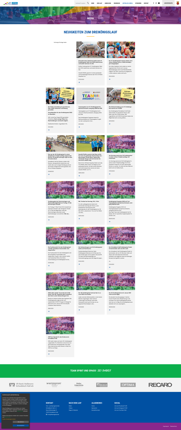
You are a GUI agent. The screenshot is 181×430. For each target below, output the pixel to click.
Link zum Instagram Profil (120, 408)
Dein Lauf (99, 3)
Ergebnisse (117, 3)
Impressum (166, 426)
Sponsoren (138, 3)
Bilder (70, 406)
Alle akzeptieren (20, 425)
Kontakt (146, 3)
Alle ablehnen (21, 421)
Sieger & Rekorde (73, 410)
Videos (70, 408)
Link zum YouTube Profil (120, 410)
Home (92, 3)
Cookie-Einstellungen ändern (9, 419)
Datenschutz (173, 426)
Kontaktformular (96, 410)
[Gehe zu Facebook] (153, 3)
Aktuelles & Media (128, 3)
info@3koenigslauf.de (53, 414)
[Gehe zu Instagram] (156, 3)
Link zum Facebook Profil (120, 406)
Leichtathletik (168, 3)
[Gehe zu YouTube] (158, 3)
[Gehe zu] (177, 4)
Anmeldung (108, 3)
